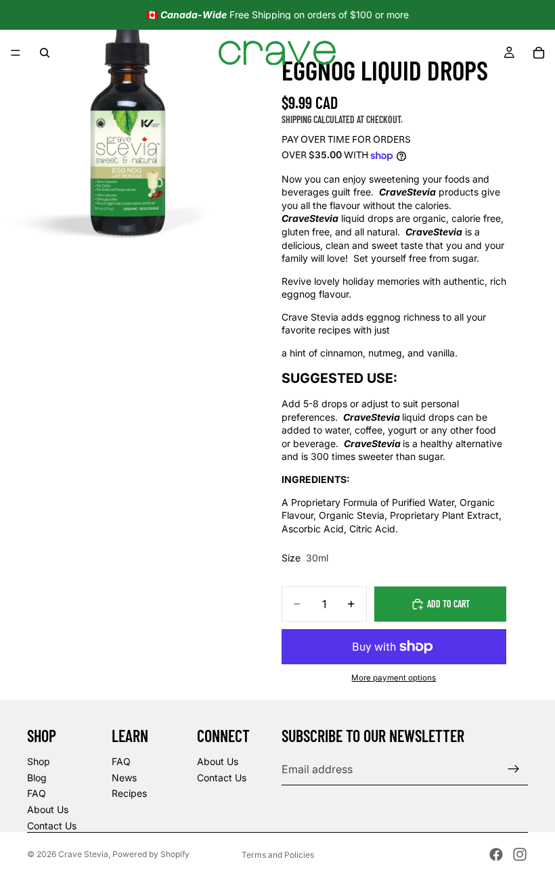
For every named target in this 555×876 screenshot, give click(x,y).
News (124, 777)
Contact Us (51, 825)
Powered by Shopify (151, 854)
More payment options (393, 678)
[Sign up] (514, 769)
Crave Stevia (83, 854)
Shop (38, 761)
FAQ (36, 793)
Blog (37, 777)
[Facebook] (496, 854)
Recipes (129, 793)
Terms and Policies (278, 855)
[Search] (45, 53)
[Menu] (15, 52)
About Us (47, 809)
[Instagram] (520, 854)
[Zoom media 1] (127, 127)
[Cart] (539, 53)
